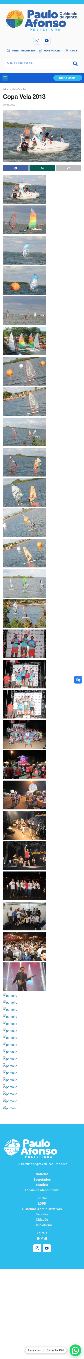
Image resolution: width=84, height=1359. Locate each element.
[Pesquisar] (75, 64)
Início (6, 89)
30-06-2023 (9, 104)
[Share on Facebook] (16, 168)
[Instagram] (37, 41)
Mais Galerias (19, 89)
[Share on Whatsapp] (42, 168)
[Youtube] (47, 41)
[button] (5, 78)
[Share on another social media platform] (68, 168)
